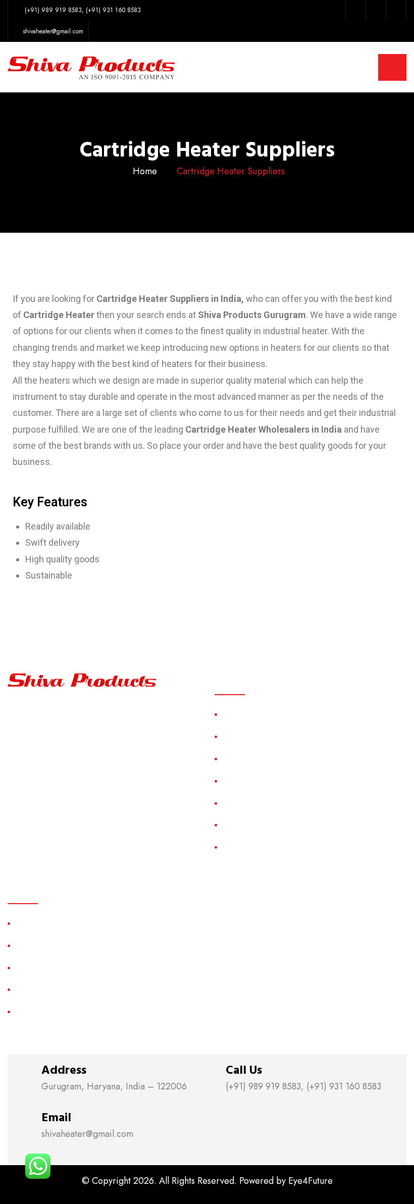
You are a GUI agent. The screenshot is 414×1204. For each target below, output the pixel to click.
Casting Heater (41, 945)
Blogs (231, 847)
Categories (241, 781)
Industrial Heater (43, 1011)
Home (145, 171)
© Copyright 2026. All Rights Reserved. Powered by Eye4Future (207, 1180)
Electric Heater (40, 989)
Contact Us (240, 824)
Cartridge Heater (44, 967)
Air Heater (33, 923)
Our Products (245, 758)
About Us (237, 736)
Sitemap (235, 803)
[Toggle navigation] (392, 67)
